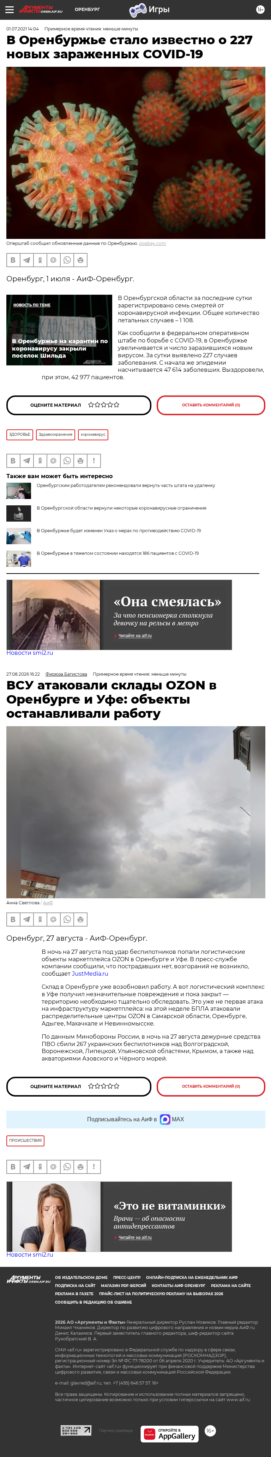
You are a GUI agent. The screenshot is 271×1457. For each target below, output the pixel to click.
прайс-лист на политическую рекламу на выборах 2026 (161, 1294)
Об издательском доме (81, 1277)
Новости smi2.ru (29, 653)
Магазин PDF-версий (123, 1285)
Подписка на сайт (75, 1285)
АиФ (48, 902)
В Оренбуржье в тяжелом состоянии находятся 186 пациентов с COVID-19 (118, 553)
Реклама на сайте (231, 1285)
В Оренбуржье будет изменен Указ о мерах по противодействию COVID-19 (119, 530)
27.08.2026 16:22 (23, 674)
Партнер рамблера (116, 1430)
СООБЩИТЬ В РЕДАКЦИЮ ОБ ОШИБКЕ (93, 1302)
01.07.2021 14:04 (22, 28)
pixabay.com (152, 243)
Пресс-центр (126, 1277)
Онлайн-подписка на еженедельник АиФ (192, 1277)
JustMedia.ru (90, 973)
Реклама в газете (74, 1294)
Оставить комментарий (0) (211, 405)
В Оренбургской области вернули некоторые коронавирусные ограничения (121, 508)
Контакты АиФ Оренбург (178, 1285)
